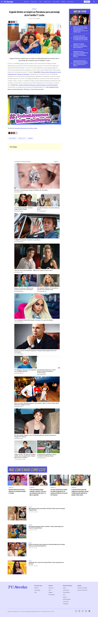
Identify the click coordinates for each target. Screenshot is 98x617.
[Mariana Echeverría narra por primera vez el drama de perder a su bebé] (17, 480)
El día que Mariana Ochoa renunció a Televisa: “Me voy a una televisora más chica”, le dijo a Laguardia (38, 492)
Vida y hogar (56, 1)
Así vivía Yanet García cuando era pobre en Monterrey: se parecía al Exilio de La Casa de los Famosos (59, 492)
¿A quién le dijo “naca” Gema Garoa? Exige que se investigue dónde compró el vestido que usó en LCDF (80, 37)
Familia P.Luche (22, 138)
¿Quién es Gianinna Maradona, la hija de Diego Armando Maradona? (38, 85)
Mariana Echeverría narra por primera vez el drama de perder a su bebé (17, 491)
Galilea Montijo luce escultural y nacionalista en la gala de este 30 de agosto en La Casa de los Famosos (80, 54)
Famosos (26, 1)
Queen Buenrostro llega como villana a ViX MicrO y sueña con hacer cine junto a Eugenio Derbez (47, 509)
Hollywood (70, 1)
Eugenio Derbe (24, 63)
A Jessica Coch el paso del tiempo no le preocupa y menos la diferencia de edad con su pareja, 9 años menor (80, 492)
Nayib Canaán (36, 511)
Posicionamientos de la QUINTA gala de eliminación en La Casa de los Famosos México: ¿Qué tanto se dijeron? (80, 63)
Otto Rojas (38, 18)
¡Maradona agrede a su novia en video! (26, 128)
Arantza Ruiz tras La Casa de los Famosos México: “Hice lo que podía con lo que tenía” (46, 563)
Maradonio (30, 138)
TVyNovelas (35, 547)
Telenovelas (34, 1)
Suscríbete (87, 1)
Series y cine (47, 1)
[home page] (8, 2)
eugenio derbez (12, 138)
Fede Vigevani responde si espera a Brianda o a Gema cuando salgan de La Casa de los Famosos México (46, 527)
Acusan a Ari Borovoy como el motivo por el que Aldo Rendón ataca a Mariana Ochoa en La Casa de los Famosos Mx (47, 545)
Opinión (63, 1)
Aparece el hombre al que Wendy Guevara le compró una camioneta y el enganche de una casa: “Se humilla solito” (80, 29)
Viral (40, 1)
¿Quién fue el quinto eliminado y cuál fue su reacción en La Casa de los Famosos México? (80, 45)
